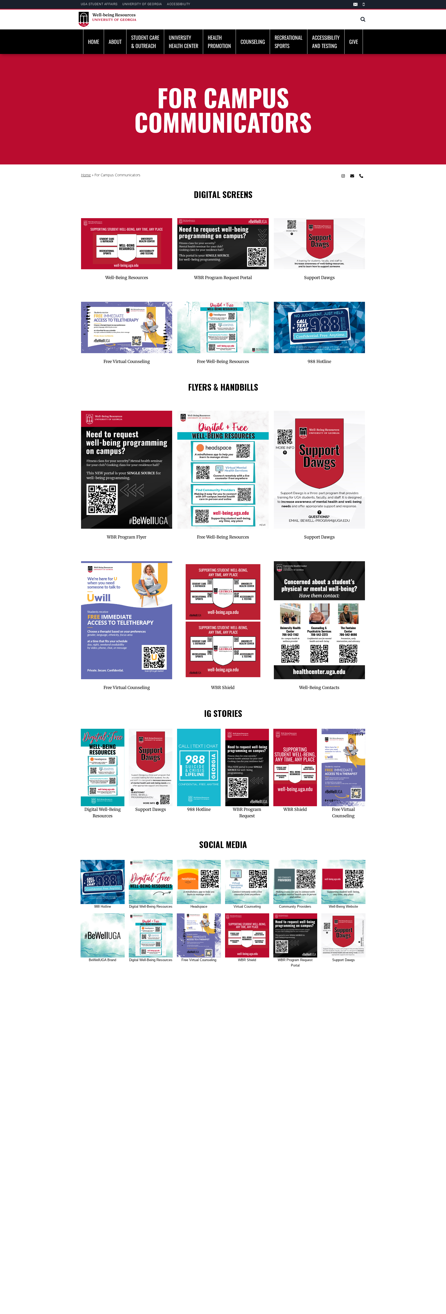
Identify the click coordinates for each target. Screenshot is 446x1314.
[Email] (355, 4)
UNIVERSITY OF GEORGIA (142, 4)
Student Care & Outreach (145, 42)
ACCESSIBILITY (178, 4)
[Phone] (364, 4)
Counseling (253, 41)
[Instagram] (343, 176)
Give (353, 41)
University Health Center (183, 42)
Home (93, 41)
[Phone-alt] (361, 176)
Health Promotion (219, 42)
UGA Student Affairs (99, 4)
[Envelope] (352, 176)
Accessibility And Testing (326, 42)
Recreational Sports (288, 42)
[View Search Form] (363, 19)
